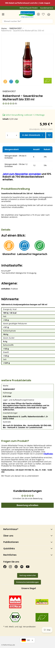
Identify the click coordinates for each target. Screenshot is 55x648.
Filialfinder (48, 453)
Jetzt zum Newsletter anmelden (22, 174)
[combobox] (27, 21)
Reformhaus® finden (29, 8)
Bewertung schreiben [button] (27, 505)
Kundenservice (46, 8)
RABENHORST (15, 28)
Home (4, 28)
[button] (9, 103)
